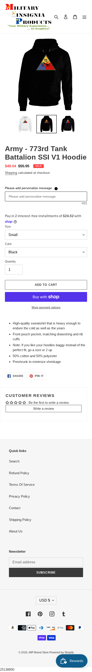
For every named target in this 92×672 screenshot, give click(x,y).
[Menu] (84, 17)
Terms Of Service (22, 484)
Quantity (10, 261)
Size (8, 226)
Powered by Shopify (61, 652)
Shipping (11, 172)
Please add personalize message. (29, 188)
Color (8, 244)
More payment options (46, 307)
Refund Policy (19, 473)
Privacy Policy (19, 496)
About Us (16, 531)
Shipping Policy (20, 520)
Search (14, 461)
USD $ (44, 600)
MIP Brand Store (39, 652)
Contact (14, 508)
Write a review (43, 408)
